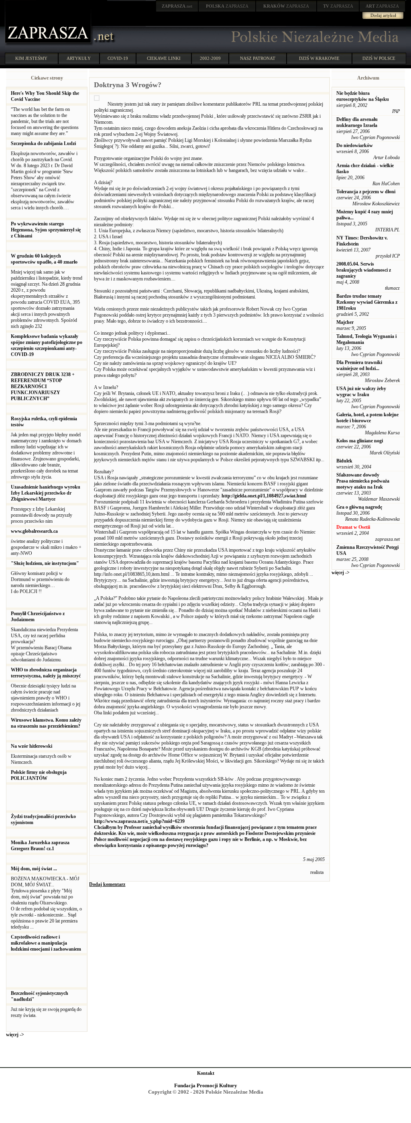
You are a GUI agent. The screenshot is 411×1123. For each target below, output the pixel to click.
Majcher (345, 322)
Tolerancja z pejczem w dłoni (365, 191)
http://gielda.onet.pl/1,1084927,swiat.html (264, 496)
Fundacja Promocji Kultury (205, 1085)
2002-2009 (210, 58)
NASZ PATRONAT (257, 58)
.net (177, 6)
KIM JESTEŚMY (31, 58)
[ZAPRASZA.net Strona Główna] (49, 44)
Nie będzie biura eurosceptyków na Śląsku (362, 96)
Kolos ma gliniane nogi (359, 441)
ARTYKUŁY (79, 58)
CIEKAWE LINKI (164, 58)
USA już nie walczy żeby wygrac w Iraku (361, 391)
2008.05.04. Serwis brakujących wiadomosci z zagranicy (363, 270)
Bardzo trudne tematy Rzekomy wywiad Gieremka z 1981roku (366, 302)
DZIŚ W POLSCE (378, 58)
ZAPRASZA (227, 6)
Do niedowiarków (354, 145)
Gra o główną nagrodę (359, 507)
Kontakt (205, 1073)
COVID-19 (118, 58)
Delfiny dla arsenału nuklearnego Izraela (357, 122)
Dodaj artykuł (383, 15)
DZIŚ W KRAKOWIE (319, 58)
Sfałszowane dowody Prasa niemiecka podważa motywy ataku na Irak (362, 481)
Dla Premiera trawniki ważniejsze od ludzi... (359, 365)
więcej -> (15, 1034)
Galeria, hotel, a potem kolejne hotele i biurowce (367, 417)
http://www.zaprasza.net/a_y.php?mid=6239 (139, 821)
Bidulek (344, 461)
